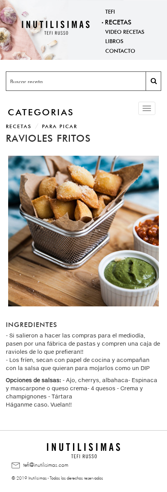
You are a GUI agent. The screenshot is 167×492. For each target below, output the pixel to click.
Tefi (110, 10)
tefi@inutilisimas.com (45, 463)
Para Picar (59, 125)
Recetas (118, 21)
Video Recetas (124, 31)
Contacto (120, 50)
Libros (114, 40)
